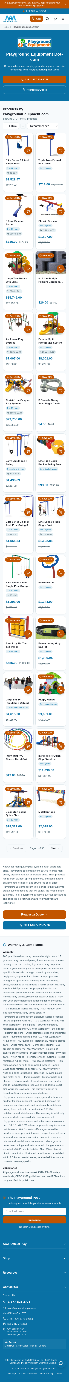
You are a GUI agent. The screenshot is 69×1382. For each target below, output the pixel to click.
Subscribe (34, 1219)
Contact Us (9, 1295)
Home (6, 27)
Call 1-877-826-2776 (36, 79)
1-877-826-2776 (19, 1301)
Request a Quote (37, 89)
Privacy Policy (46, 1373)
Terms (59, 1373)
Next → (55, 848)
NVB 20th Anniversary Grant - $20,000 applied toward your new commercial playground (32, 4)
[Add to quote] (28, 150)
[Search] (47, 19)
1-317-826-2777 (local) (20, 1318)
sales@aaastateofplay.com (22, 1308)
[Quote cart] (55, 19)
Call (38, 18)
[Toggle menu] (63, 19)
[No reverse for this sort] (23, 126)
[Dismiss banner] (65, 4)
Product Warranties (28, 1373)
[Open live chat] (61, 1363)
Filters (13, 125)
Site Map (11, 1373)
